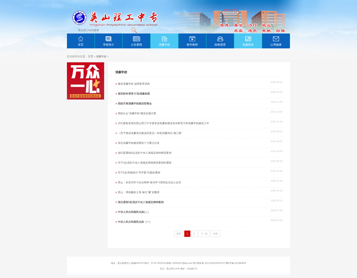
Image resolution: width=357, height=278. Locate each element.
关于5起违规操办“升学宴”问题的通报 (139, 172)
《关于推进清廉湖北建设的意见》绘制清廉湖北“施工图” (150, 133)
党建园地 (248, 44)
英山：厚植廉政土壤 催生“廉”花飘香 (139, 192)
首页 (80, 44)
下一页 (204, 233)
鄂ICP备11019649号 (236, 263)
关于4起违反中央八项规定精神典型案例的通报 (144, 162)
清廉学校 (164, 44)
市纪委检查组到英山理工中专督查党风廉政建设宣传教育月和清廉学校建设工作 (163, 123)
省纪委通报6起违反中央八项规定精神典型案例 (144, 152)
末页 (215, 233)
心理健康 (276, 44)
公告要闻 (136, 44)
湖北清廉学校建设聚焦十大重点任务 (139, 142)
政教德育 (220, 44)
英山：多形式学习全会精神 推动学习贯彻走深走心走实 (149, 182)
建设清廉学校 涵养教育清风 (134, 83)
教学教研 (192, 44)
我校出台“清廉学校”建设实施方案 (137, 113)
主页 (90, 56)
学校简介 (108, 44)
